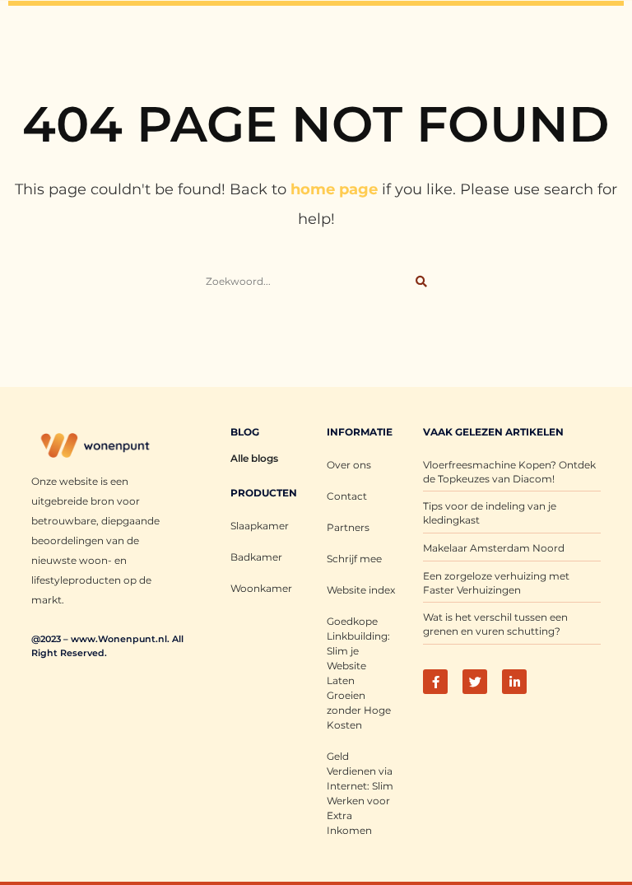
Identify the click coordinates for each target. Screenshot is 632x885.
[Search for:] (316, 280)
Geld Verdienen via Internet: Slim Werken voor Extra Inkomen (360, 793)
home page (334, 189)
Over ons (349, 465)
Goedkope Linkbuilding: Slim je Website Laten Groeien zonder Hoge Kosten (359, 673)
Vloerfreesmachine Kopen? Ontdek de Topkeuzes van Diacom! (509, 472)
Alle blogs (254, 458)
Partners (348, 527)
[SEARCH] (421, 281)
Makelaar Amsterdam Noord (494, 548)
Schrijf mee (354, 558)
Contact (347, 496)
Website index (361, 590)
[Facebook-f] (435, 681)
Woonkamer (261, 588)
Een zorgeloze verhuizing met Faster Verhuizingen (496, 583)
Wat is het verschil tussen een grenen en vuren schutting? (495, 624)
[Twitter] (474, 681)
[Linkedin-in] (514, 681)
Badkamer (256, 557)
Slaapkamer (259, 525)
